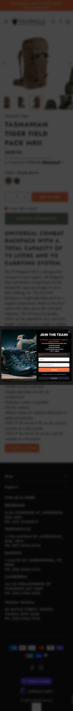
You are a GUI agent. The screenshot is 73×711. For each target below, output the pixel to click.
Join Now (54, 370)
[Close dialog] (69, 331)
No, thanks (54, 378)
